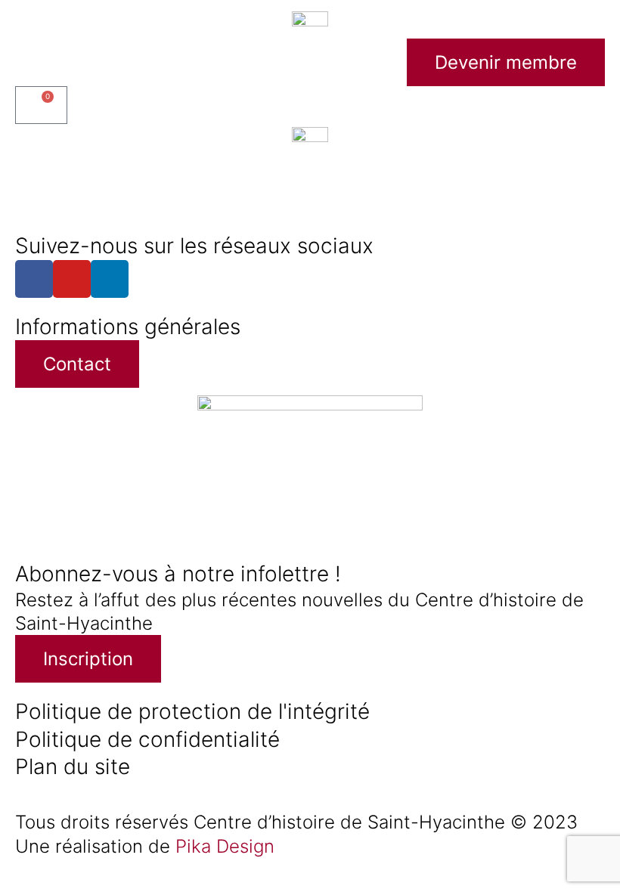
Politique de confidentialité (147, 739)
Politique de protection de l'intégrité (192, 711)
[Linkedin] (110, 279)
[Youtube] (72, 279)
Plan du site (72, 766)
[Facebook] (34, 279)
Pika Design (224, 846)
